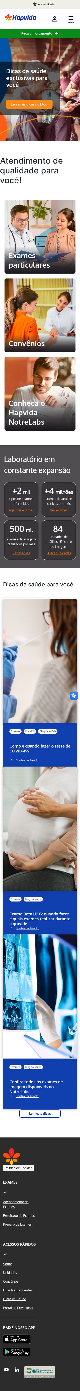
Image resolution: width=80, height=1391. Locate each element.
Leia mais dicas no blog (29, 104)
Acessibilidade (46, 4)
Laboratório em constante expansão (37, 464)
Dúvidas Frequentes (17, 1290)
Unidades (10, 1273)
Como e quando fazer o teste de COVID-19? (39, 748)
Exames (15, 731)
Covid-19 (30, 731)
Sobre (7, 1264)
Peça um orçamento (36, 33)
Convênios (25, 286)
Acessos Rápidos (19, 1244)
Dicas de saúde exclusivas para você (27, 78)
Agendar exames (21, 510)
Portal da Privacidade (18, 1308)
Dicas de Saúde (14, 1299)
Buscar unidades (59, 553)
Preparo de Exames (17, 1224)
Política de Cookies (18, 1168)
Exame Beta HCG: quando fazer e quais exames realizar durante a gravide (39, 918)
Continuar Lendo (27, 759)
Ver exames (58, 510)
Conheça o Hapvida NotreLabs (39, 367)
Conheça (40, 265)
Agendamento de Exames (16, 1204)
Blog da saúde (48, 731)
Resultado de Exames (19, 1216)
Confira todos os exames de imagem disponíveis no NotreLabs (36, 1086)
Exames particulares (40, 207)
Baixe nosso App (19, 1327)
